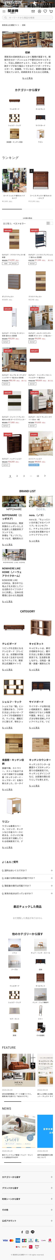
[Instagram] (27, 1232)
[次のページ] (45, 476)
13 (38, 475)
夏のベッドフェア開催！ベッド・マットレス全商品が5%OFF (17, 1156)
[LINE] (32, 1232)
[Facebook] (22, 1232)
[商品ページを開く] (14, 101)
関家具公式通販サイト (10, 25)
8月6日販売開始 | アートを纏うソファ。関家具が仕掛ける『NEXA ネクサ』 (17, 1095)
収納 (23, 25)
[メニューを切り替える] (4, 11)
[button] (27, 17)
